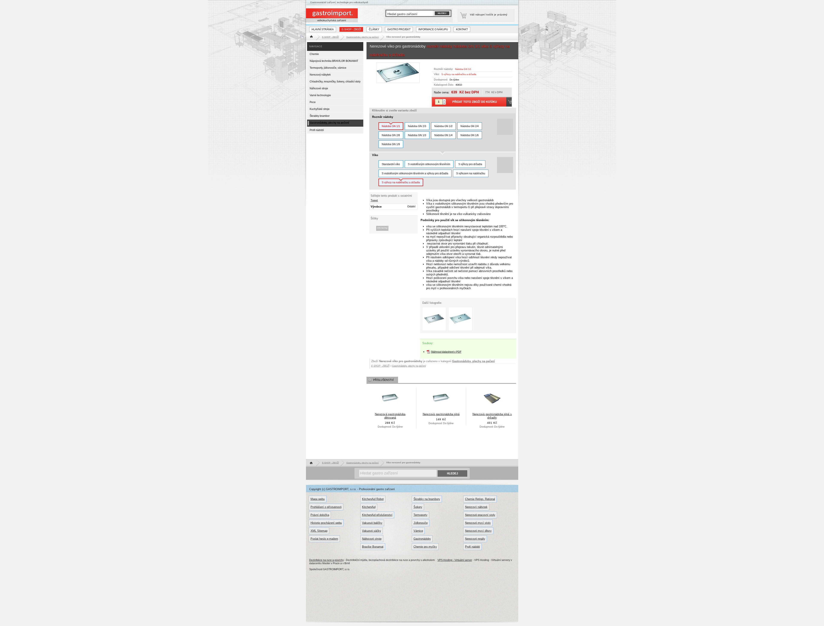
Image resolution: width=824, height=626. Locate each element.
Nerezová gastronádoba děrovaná (390, 416)
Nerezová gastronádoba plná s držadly (492, 416)
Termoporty (420, 515)
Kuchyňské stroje (320, 109)
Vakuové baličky (372, 522)
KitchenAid (369, 507)
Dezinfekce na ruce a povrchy (326, 560)
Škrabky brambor (320, 115)
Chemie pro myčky (425, 546)
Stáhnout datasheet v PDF (446, 351)
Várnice (418, 530)
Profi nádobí (317, 130)
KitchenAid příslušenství (377, 515)
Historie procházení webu (326, 522)
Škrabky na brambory (427, 499)
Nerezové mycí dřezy (478, 530)
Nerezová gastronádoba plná (441, 414)
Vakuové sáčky (371, 530)
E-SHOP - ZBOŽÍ (351, 29)
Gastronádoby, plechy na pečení (473, 361)
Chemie (314, 54)
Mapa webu (318, 499)
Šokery (418, 507)
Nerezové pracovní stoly (480, 515)
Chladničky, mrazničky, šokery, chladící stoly (335, 81)
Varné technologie (320, 95)
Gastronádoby (422, 538)
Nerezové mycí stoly (478, 522)
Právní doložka (320, 515)
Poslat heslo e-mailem (324, 538)
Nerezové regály (475, 538)
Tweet (374, 200)
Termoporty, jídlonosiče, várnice (328, 67)
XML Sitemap (319, 530)
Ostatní (382, 228)
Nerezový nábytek (320, 74)
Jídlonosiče (421, 522)
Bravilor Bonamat (372, 546)
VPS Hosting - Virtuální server (455, 560)
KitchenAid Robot (373, 499)
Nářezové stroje (319, 88)
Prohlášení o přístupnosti (326, 507)
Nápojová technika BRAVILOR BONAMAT (334, 60)
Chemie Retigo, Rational (480, 499)
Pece (313, 102)
